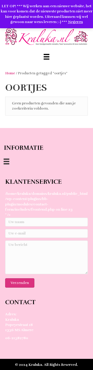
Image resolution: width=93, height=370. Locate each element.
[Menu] (46, 56)
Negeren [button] (75, 22)
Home (10, 73)
